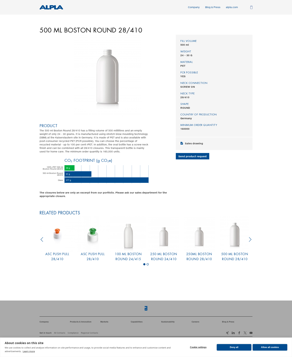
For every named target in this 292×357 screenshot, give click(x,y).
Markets (104, 322)
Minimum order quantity (198, 125)
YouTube (251, 332)
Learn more (29, 351)
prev (42, 239)
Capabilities (137, 322)
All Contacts (59, 333)
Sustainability (168, 322)
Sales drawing (194, 143)
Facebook (245, 332)
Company (194, 7)
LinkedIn (233, 332)
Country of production (198, 114)
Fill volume (188, 41)
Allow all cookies (270, 347)
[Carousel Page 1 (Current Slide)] (144, 264)
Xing (227, 332)
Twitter (239, 332)
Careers (195, 322)
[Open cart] (251, 7)
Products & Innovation (80, 322)
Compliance (73, 333)
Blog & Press (212, 7)
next (250, 239)
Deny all (234, 347)
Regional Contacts (89, 333)
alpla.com (232, 7)
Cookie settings (198, 347)
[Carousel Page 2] (148, 264)
